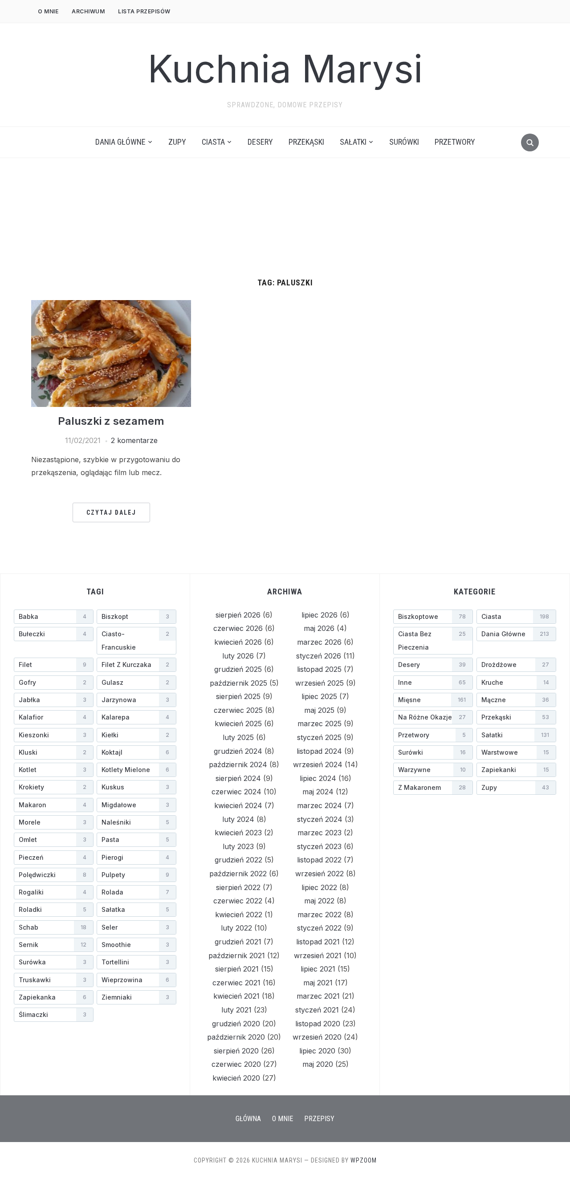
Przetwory (455, 141)
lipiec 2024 (318, 778)
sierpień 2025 (238, 696)
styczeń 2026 (318, 655)
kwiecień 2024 (238, 805)
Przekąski (306, 141)
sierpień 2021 (237, 968)
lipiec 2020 (317, 1050)
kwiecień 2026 (238, 642)
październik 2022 (238, 873)
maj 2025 (319, 710)
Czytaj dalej (111, 512)
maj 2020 (317, 1064)
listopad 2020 (317, 1023)
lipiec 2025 (319, 696)
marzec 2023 (319, 832)
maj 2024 (318, 791)
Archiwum (88, 11)
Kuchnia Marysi (285, 69)
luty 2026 (238, 655)
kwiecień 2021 (236, 996)
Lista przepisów (144, 11)
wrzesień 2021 (318, 955)
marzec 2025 (319, 723)
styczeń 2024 (319, 819)
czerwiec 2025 (238, 710)
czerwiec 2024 (236, 791)
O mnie (48, 11)
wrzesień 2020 (317, 1037)
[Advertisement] (285, 211)
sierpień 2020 (236, 1050)
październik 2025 (238, 683)
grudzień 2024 (238, 751)
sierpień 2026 (238, 614)
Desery (260, 141)
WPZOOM (363, 1160)
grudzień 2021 (238, 941)
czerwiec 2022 (237, 900)
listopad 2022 (319, 859)
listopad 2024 (319, 751)
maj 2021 (318, 982)
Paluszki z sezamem (111, 421)
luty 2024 (238, 819)
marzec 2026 (319, 642)
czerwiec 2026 (238, 628)
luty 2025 (238, 737)
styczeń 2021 (317, 1009)
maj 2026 (319, 628)
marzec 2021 (318, 996)
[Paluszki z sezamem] (111, 352)
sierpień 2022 (238, 887)
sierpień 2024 (238, 778)
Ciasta (213, 141)
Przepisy (319, 1118)
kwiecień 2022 (238, 914)
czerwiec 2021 (236, 982)
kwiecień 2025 (238, 723)
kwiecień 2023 (238, 832)
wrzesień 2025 (319, 683)
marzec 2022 (319, 914)
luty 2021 (236, 1009)
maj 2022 (319, 900)
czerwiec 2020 (236, 1064)
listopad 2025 (319, 669)
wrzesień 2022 (319, 873)
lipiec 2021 (318, 968)
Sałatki (353, 141)
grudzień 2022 (238, 859)
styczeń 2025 (319, 737)
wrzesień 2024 (317, 764)
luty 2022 (236, 927)
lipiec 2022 (319, 887)
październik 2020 (236, 1037)
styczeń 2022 (319, 927)
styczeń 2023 (319, 846)
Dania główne (120, 141)
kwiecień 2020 (236, 1077)
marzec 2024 (319, 805)
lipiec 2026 (319, 614)
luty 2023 (238, 846)
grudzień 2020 (236, 1023)
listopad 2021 (318, 941)
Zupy (177, 141)
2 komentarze (134, 440)
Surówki (404, 141)
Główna (248, 1118)
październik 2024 (238, 764)
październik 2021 (236, 955)
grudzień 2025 (238, 669)
